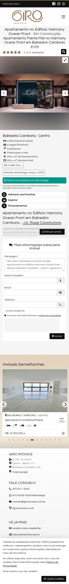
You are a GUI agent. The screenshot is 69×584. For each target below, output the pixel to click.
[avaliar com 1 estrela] (4, 52)
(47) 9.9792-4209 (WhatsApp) (28, 495)
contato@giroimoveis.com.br (28, 502)
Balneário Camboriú (19, 136)
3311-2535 (20, 489)
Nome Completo (13, 275)
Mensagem (11, 256)
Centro (44, 136)
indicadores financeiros (25, 534)
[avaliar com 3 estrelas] (11, 52)
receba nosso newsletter (26, 528)
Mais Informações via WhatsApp (28, 180)
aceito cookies (55, 579)
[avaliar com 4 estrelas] (15, 52)
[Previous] (7, 390)
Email (7, 287)
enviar (58, 336)
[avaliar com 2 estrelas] (8, 52)
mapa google (20, 472)
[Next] (62, 390)
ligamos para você (23, 508)
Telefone (9, 300)
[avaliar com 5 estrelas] (19, 52)
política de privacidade (50, 315)
